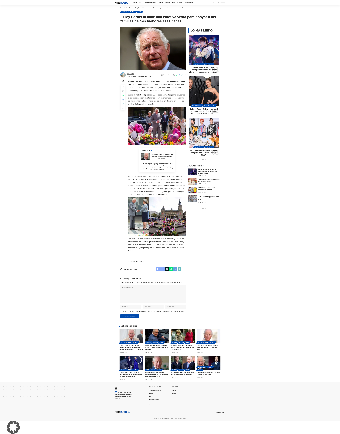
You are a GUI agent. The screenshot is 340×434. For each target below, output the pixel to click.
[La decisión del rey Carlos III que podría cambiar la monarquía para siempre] (157, 336)
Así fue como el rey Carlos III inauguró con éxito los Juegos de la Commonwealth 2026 (131, 374)
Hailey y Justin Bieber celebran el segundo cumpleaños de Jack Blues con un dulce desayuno (203, 111)
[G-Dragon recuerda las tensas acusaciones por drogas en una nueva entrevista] (192, 172)
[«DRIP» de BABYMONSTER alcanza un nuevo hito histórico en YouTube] (192, 198)
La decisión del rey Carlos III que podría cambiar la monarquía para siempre (156, 347)
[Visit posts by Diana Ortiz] (123, 75)
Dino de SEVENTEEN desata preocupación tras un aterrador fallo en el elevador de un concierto (204, 69)
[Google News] (223, 412)
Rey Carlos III (140, 261)
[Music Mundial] (122, 3)
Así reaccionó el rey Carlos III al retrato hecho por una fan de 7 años (207, 347)
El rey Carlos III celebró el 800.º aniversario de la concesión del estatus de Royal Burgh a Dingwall (131, 347)
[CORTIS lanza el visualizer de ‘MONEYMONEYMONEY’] (192, 190)
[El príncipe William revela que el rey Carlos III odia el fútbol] (208, 363)
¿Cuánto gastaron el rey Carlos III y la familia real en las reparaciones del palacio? (162, 156)
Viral (140, 11)
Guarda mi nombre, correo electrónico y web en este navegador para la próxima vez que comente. (153, 311)
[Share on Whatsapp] (176, 74)
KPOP (196, 64)
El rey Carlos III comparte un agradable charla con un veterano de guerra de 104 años (156, 374)
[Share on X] (173, 74)
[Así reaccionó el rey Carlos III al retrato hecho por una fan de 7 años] (208, 336)
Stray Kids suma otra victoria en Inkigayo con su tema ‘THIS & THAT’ (203, 152)
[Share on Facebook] (171, 74)
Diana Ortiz (130, 73)
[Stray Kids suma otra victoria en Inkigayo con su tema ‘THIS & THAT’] (204, 133)
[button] (195, 2)
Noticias (124, 11)
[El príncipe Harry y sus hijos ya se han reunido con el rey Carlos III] (183, 363)
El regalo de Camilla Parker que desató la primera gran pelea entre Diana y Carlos (182, 347)
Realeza (132, 11)
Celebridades (197, 105)
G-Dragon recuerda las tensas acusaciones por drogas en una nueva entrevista (207, 171)
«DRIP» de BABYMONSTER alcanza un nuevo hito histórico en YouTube (208, 198)
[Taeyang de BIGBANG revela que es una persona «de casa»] (192, 181)
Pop (214, 105)
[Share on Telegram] (179, 74)
